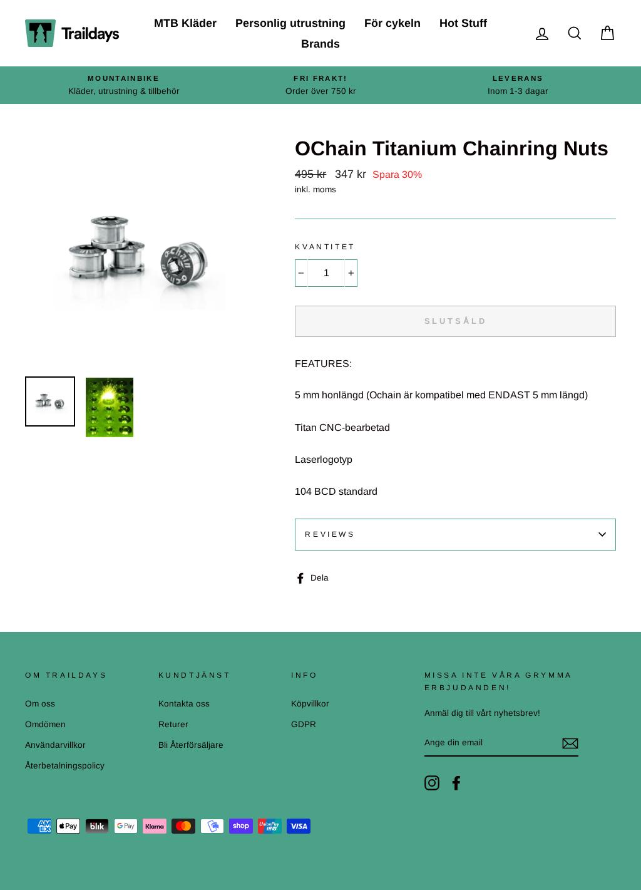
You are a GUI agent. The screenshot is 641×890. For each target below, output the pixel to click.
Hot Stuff (463, 23)
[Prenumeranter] (570, 743)
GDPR (303, 724)
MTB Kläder (185, 23)
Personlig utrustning (290, 23)
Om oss (40, 703)
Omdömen (45, 724)
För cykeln (392, 23)
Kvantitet (325, 246)
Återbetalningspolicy (65, 765)
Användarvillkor (55, 745)
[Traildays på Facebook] (456, 782)
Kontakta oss (184, 703)
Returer (173, 724)
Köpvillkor (310, 703)
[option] (123, 85)
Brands (320, 44)
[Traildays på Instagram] (431, 782)
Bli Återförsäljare (190, 745)
